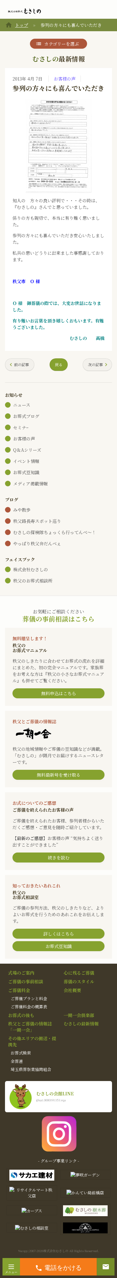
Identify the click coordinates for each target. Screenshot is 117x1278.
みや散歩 (22, 510)
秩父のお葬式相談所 (32, 581)
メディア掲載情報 (30, 483)
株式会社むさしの (30, 569)
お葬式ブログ (26, 416)
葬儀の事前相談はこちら (58, 618)
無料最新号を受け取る (58, 775)
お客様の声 (65, 79)
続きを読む (59, 857)
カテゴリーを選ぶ (61, 44)
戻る (58, 364)
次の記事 (95, 364)
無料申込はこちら (58, 693)
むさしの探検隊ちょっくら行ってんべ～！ (54, 532)
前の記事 (21, 364)
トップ (21, 25)
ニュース (21, 405)
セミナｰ (20, 427)
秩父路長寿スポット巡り (37, 521)
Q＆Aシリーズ (27, 450)
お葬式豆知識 (26, 472)
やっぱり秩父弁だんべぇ (37, 543)
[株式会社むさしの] (24, 11)
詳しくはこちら (58, 934)
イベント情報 (26, 461)
